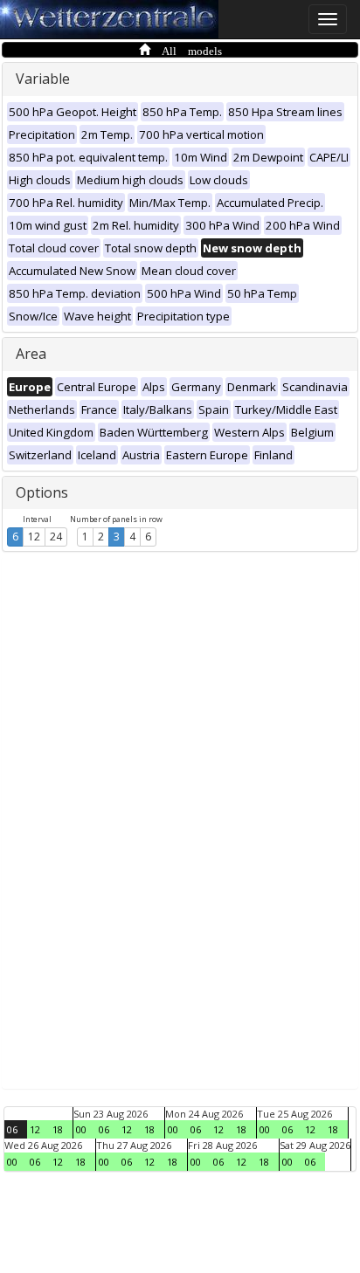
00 (81, 1129)
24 (56, 536)
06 (12, 1129)
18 (57, 1129)
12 (34, 536)
